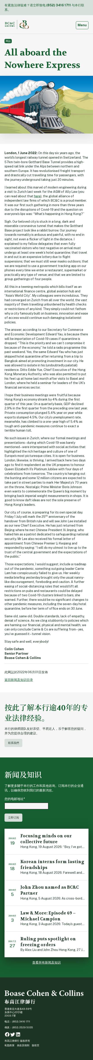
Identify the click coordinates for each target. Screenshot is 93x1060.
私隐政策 (9, 1045)
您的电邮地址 (15, 799)
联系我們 (13, 743)
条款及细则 (23, 1045)
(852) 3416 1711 (58, 5)
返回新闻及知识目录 (19, 680)
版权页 (35, 1045)
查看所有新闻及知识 (46, 962)
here (37, 196)
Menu (82, 25)
